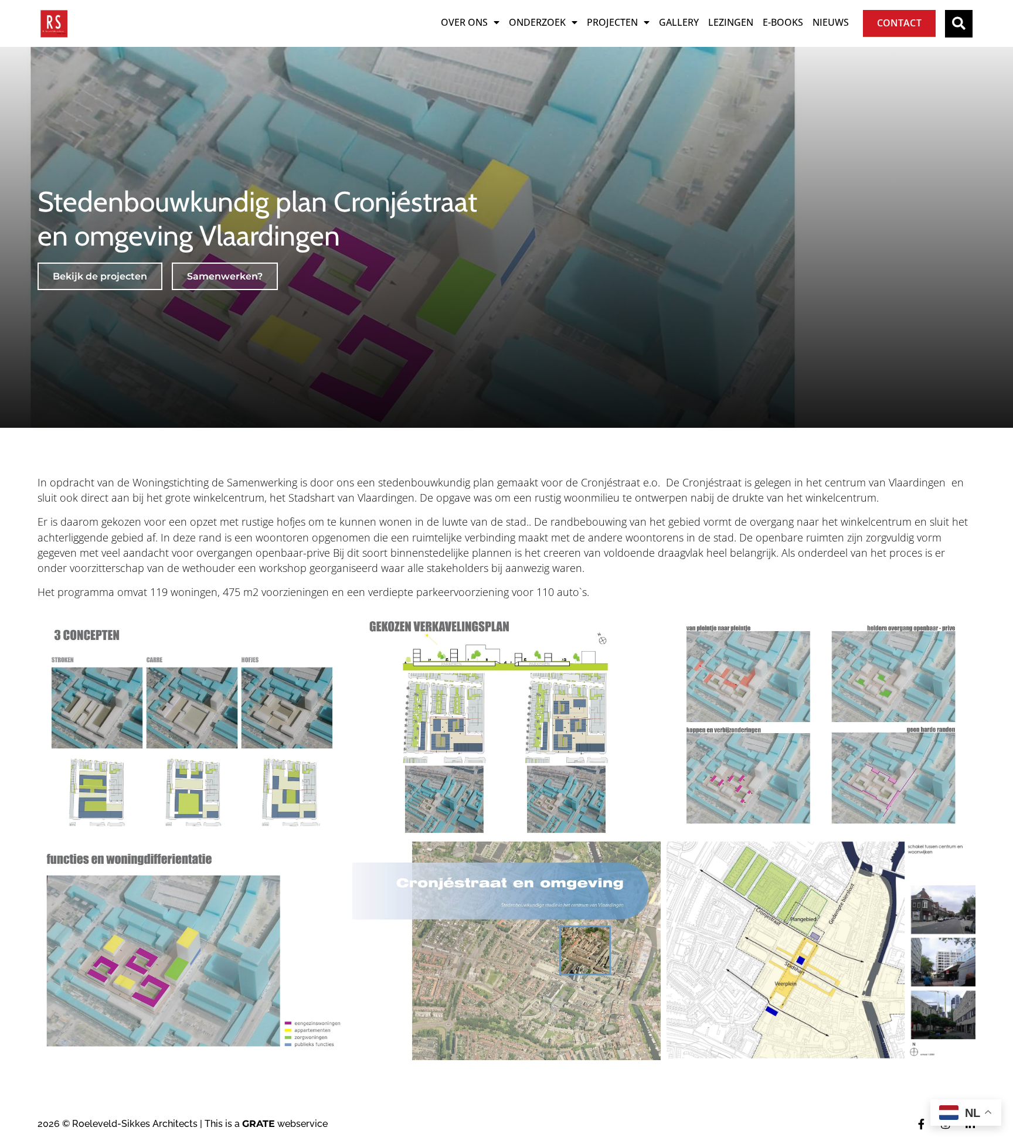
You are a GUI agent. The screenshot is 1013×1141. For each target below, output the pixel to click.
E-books (783, 22)
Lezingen (730, 22)
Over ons (464, 22)
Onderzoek (537, 22)
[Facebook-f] (921, 1124)
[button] (959, 24)
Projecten (612, 22)
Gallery (679, 22)
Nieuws (831, 22)
